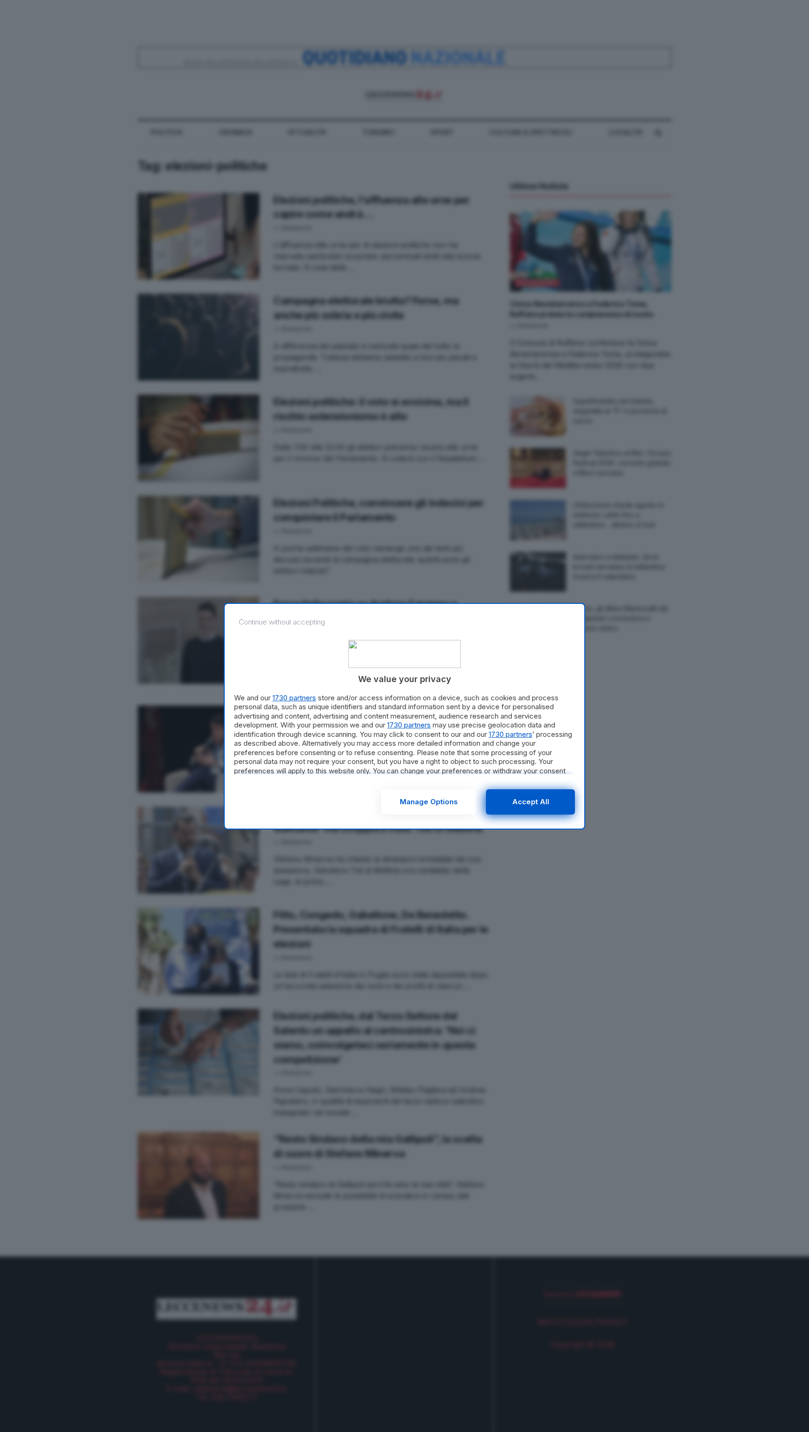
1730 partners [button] (294, 697)
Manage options (429, 801)
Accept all (530, 801)
